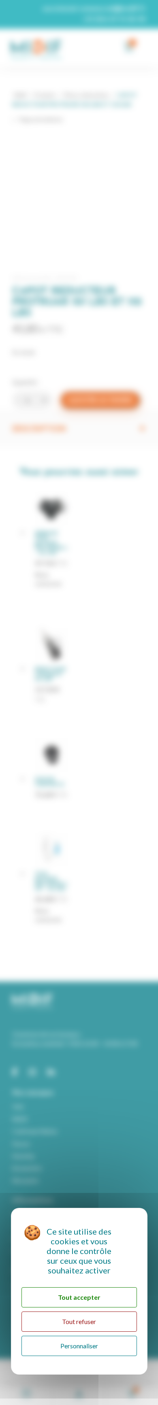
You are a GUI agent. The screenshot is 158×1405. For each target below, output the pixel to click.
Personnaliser (79, 1346)
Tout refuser (79, 1321)
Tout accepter (79, 1297)
